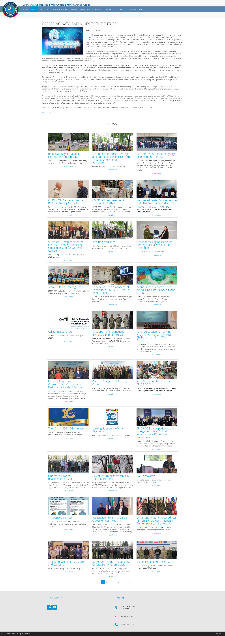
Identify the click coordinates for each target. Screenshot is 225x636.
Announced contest (60, 517)
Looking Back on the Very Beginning (107, 430)
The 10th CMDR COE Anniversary (68, 428)
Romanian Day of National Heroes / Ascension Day (63, 155)
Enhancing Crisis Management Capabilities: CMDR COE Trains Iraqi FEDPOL (110, 290)
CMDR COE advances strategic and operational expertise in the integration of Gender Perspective (111, 158)
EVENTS (74, 9)
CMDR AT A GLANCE (59, 9)
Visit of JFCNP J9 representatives (156, 561)
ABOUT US (44, 9)
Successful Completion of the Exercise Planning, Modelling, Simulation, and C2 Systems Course (66, 246)
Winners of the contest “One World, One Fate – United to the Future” (156, 290)
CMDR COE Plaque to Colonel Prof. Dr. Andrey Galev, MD (66, 202)
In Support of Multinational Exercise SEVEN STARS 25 (108, 333)
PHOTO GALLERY (49, 112)
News (33, 9)
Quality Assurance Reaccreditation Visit (60, 477)
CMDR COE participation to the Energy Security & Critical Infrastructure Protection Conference (155, 433)
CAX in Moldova (146, 476)
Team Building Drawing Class (65, 287)
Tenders (108, 9)
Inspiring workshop (104, 242)
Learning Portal (135, 9)
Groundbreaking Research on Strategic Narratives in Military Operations (155, 245)
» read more (68, 166)
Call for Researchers (60, 331)
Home (25, 9)
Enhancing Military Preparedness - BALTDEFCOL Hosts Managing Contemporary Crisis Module (157, 520)
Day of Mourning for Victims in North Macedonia (110, 477)
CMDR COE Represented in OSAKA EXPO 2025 (108, 202)
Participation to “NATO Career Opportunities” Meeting (110, 519)
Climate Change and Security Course (109, 383)
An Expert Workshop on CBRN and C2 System (66, 563)
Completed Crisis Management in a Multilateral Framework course (157, 202)
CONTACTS (120, 9)
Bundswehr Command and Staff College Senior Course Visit (111, 563)
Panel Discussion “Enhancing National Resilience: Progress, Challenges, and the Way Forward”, (154, 336)
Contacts (218, 634)
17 (129, 582)
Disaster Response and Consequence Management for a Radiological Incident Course (68, 384)
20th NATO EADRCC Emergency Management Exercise (156, 155)
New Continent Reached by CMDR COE (153, 383)
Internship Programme (90, 9)
